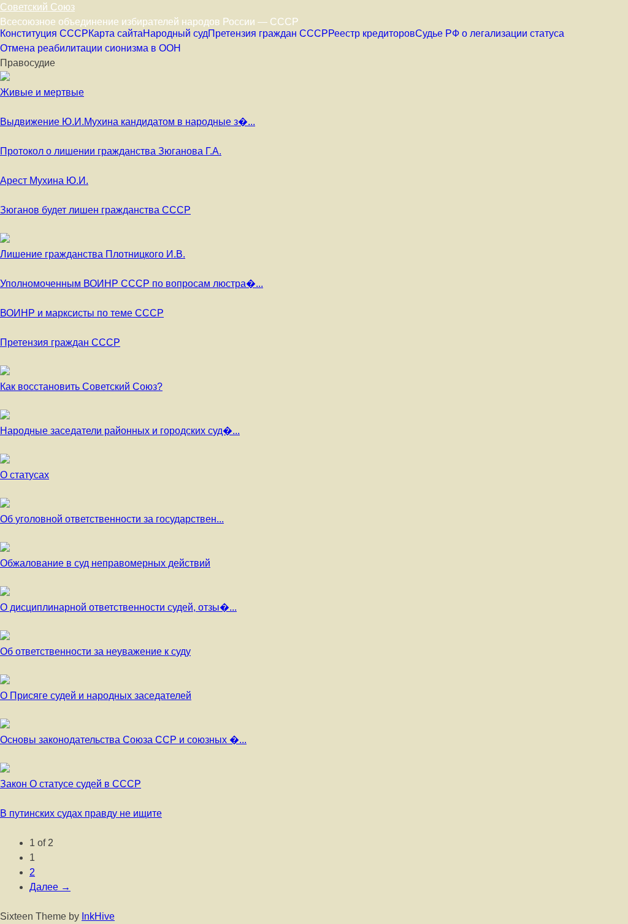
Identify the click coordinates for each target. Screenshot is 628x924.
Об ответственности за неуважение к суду (95, 651)
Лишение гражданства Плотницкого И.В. (92, 254)
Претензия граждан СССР (268, 33)
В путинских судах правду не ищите (81, 813)
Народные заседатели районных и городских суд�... (120, 431)
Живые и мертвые (42, 92)
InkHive (98, 916)
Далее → (50, 887)
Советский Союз (37, 7)
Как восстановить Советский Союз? (81, 386)
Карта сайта (115, 33)
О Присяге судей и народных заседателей (95, 695)
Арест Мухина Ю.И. (44, 180)
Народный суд (175, 33)
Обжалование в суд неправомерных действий (105, 563)
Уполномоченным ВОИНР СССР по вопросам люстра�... (131, 283)
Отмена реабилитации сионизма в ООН (90, 48)
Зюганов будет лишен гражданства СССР (95, 210)
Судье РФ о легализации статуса (489, 33)
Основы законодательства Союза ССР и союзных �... (123, 740)
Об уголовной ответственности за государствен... (112, 519)
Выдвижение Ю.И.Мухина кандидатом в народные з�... (127, 121)
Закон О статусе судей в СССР (70, 784)
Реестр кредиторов (371, 33)
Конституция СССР (44, 33)
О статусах (24, 475)
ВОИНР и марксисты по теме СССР (82, 313)
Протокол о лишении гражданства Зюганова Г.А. (110, 151)
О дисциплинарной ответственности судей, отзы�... (118, 607)
